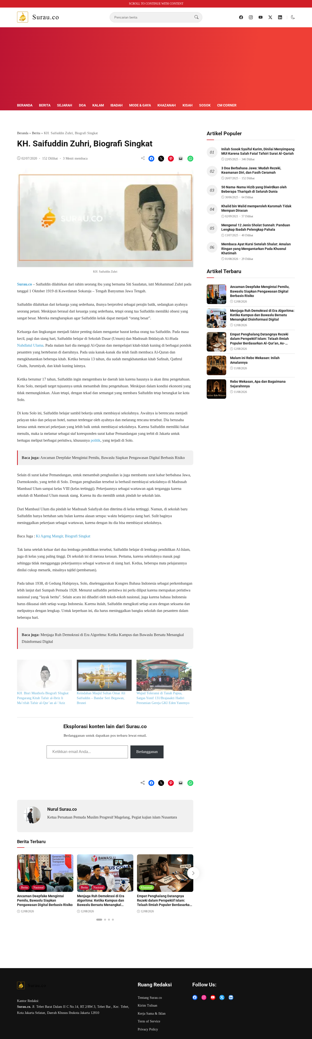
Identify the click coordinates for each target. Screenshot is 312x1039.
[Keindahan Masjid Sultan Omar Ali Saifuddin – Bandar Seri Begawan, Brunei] (104, 675)
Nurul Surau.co (62, 809)
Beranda (24, 105)
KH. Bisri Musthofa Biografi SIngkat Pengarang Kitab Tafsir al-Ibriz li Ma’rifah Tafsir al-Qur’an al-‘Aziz (42, 698)
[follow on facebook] (241, 17)
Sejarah (64, 105)
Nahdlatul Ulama (30, 345)
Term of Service (149, 1021)
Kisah (188, 105)
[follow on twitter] (270, 17)
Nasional (38, 887)
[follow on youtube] (260, 17)
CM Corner (226, 105)
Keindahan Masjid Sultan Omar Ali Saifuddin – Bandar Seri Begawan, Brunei (101, 698)
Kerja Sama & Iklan (152, 1013)
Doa (82, 105)
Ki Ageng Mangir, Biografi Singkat (63, 536)
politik (95, 440)
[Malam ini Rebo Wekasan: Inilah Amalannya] (216, 372)
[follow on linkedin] (280, 17)
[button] (293, 17)
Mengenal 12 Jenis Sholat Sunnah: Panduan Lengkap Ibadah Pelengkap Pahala (255, 227)
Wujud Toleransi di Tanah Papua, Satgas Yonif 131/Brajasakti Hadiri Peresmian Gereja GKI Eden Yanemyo (162, 698)
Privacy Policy (148, 1029)
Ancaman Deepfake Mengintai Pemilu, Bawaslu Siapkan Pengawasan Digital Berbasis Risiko (112, 458)
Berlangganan (147, 752)
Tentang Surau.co (150, 998)
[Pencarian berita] (196, 17)
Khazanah (166, 105)
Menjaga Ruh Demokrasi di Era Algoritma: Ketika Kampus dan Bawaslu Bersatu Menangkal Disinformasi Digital (100, 902)
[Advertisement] (156, 66)
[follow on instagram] (251, 17)
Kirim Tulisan (147, 1005)
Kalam (98, 105)
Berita (44, 105)
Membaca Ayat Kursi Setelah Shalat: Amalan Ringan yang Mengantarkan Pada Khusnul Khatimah (256, 248)
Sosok (205, 105)
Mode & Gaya (140, 105)
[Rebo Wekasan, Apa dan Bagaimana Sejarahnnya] (216, 395)
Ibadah (116, 105)
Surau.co (24, 284)
